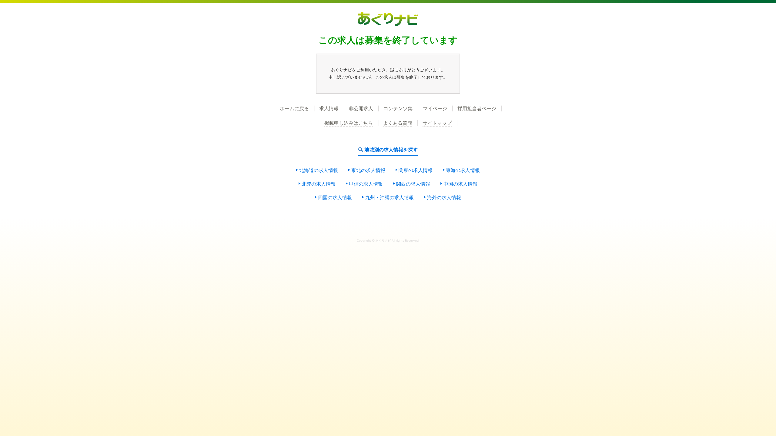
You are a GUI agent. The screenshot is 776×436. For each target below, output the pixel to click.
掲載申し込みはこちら (348, 123)
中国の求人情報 (460, 184)
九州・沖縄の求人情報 (389, 197)
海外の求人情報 (444, 197)
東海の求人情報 (463, 170)
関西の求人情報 (413, 184)
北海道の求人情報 (318, 170)
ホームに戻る (294, 108)
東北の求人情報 (368, 170)
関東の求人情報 (416, 170)
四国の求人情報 (335, 197)
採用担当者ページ (476, 108)
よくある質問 (397, 123)
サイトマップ (437, 123)
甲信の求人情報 (366, 184)
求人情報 (329, 108)
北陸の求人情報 (319, 184)
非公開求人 (361, 108)
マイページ (435, 108)
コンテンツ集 (398, 108)
